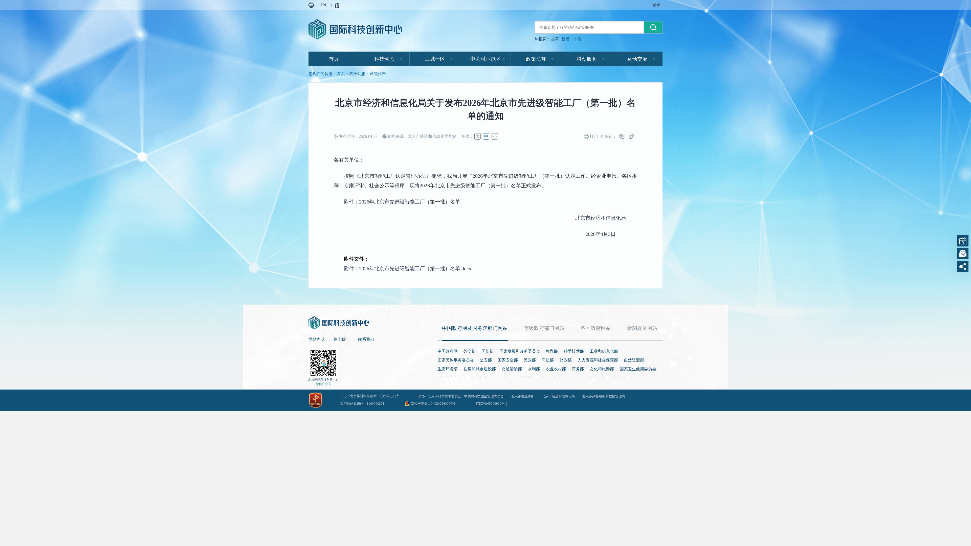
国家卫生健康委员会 (638, 369)
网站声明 (316, 339)
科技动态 (384, 59)
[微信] (622, 136)
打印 (593, 136)
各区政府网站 (596, 328)
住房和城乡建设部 (480, 369)
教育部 (552, 351)
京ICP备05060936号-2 (491, 403)
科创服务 (587, 59)
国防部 (487, 351)
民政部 (530, 360)
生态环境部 (447, 369)
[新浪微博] (631, 136)
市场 (577, 39)
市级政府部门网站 (544, 328)
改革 (555, 39)
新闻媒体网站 (642, 328)
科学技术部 (574, 351)
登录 (656, 5)
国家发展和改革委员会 (519, 351)
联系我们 (366, 339)
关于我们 (341, 339)
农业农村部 (556, 369)
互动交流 (637, 59)
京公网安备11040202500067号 (433, 403)
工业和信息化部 (604, 351)
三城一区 (435, 59)
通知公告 (378, 74)
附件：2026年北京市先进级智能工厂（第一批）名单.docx (407, 268)
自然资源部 (634, 360)
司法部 (548, 360)
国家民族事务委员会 (455, 360)
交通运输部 (512, 369)
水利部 (534, 369)
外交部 (470, 351)
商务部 (578, 369)
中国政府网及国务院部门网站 (475, 328)
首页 (334, 59)
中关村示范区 (485, 59)
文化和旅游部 (602, 369)
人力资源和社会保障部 (598, 360)
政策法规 (536, 59)
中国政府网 (447, 351)
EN (323, 5)
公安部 (486, 360)
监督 (566, 39)
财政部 (566, 360)
